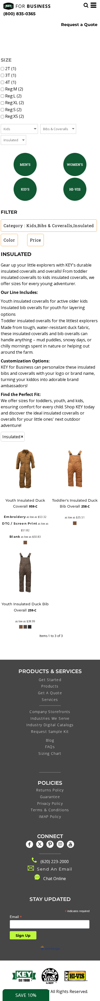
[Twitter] (39, 844)
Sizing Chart (50, 753)
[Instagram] (60, 844)
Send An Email (54, 869)
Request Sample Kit (50, 731)
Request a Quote (79, 24)
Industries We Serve (50, 718)
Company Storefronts (50, 711)
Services (50, 699)
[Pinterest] (50, 844)
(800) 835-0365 (19, 13)
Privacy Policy (50, 803)
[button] (25, 164)
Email (16, 916)
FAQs (50, 746)
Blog (50, 740)
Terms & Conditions (50, 809)
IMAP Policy (50, 816)
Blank (14, 537)
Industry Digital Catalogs (50, 724)
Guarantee (50, 796)
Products (49, 686)
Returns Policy (50, 790)
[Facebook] (29, 844)
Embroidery (15, 517)
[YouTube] (70, 844)
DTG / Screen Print (19, 523)
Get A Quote (50, 692)
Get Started (50, 679)
